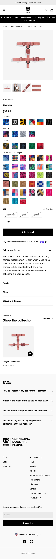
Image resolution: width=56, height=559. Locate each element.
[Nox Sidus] (31, 175)
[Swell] (6, 158)
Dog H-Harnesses (17, 26)
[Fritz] (40, 192)
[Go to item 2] (17, 88)
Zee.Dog (31, 553)
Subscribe (28, 523)
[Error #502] (23, 166)
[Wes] (6, 192)
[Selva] (23, 158)
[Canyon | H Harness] (18, 341)
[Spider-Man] (40, 146)
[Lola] (23, 201)
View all (46, 318)
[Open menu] (4, 10)
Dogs (5, 457)
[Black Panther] (23, 146)
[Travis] (14, 158)
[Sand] (6, 201)
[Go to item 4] (36, 88)
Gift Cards (7, 466)
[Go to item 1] (7, 88)
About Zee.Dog (36, 457)
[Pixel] (23, 192)
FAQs (32, 461)
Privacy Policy (35, 497)
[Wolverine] (6, 146)
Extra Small (10, 214)
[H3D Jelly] (49, 158)
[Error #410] (31, 166)
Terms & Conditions (38, 493)
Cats (5, 461)
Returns (33, 470)
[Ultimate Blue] (14, 201)
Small (23, 214)
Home (5, 26)
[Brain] (23, 175)
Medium (36, 214)
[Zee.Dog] (28, 10)
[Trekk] (14, 134)
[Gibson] (31, 183)
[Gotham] (49, 122)
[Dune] (23, 183)
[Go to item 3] (26, 88)
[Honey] (23, 122)
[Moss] (14, 183)
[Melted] (14, 175)
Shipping (33, 466)
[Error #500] (14, 166)
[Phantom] (31, 122)
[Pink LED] (49, 192)
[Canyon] (6, 183)
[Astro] (40, 183)
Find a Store (35, 479)
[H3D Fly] (6, 166)
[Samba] (31, 158)
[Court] (6, 134)
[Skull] (14, 122)
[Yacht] (49, 183)
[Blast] (31, 192)
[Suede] (23, 134)
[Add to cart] (30, 353)
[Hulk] (31, 146)
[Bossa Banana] (40, 158)
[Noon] (14, 192)
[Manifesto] (49, 166)
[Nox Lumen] (40, 175)
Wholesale (34, 484)
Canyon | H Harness (11, 361)
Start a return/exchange (40, 475)
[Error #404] (40, 166)
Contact (33, 488)
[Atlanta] (6, 122)
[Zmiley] (6, 175)
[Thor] (14, 146)
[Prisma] (40, 122)
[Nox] (49, 175)
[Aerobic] (31, 134)
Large (7, 221)
